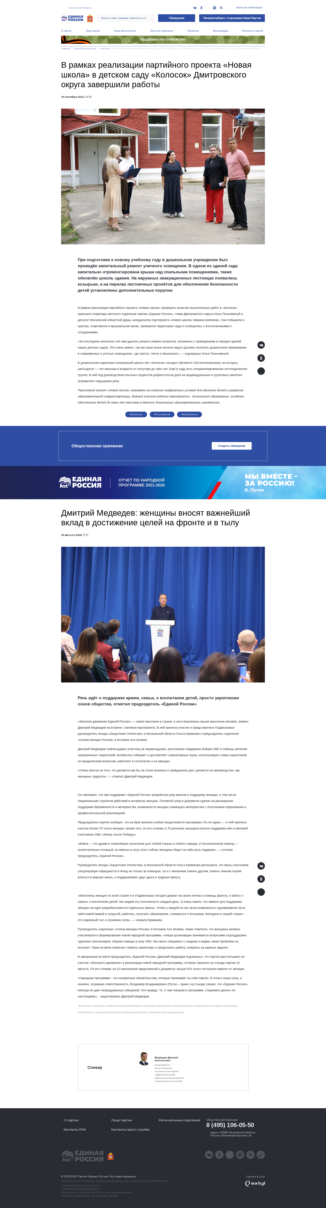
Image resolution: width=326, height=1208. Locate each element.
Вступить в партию (252, 30)
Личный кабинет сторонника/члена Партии (232, 18)
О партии (66, 30)
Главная (65, 48)
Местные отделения (161, 30)
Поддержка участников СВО (163, 39)
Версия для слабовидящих (249, 7)
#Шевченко (136, 414)
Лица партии (93, 30)
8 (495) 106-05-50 (230, 1124)
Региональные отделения (179, 1120)
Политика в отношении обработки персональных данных (96, 1192)
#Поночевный (162, 414)
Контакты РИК (75, 1129)
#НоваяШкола (189, 414)
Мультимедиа (220, 30)
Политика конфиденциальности (80, 1189)
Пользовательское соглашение (80, 1185)
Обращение (176, 18)
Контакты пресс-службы (130, 1129)
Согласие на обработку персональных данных (89, 1195)
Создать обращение (231, 445)
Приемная (193, 30)
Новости (105, 48)
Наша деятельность (125, 30)
